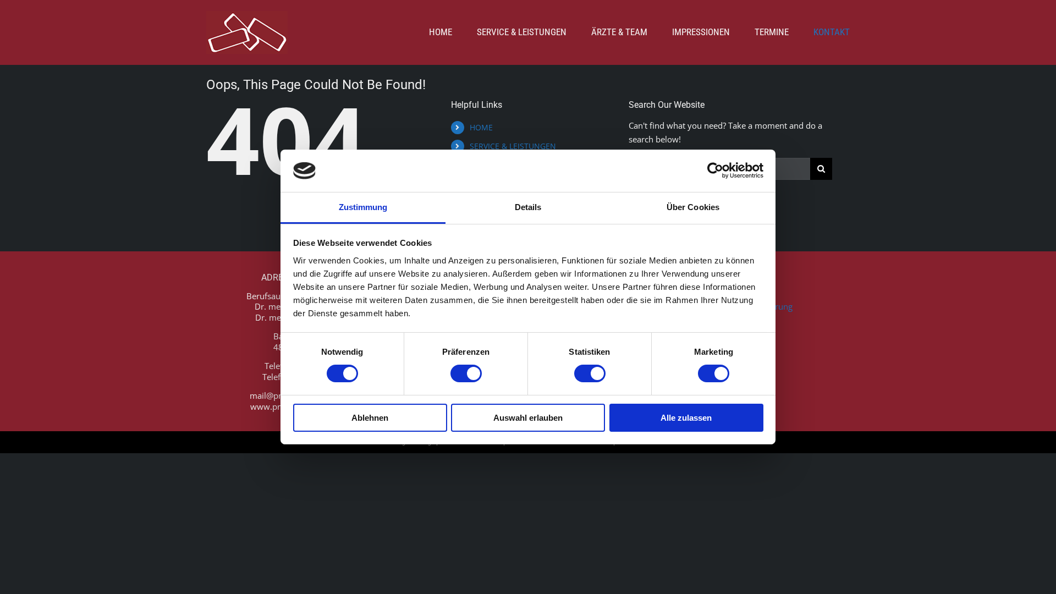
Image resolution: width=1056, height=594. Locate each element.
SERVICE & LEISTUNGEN (513, 146)
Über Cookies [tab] (693, 207)
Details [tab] (528, 207)
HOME (481, 127)
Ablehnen (369, 417)
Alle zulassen (686, 417)
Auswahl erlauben (528, 417)
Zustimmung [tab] (363, 207)
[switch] (466, 373)
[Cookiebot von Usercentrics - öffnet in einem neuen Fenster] (715, 170)
